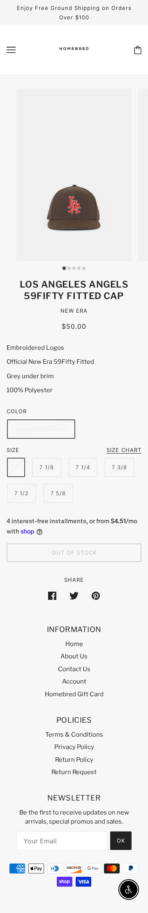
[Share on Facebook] (52, 595)
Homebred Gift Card (74, 694)
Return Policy (74, 759)
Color (17, 411)
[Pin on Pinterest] (95, 595)
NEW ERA (74, 310)
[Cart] (138, 50)
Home (74, 644)
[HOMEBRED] (74, 57)
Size (13, 450)
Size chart (123, 450)
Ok (121, 840)
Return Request (74, 772)
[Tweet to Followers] (74, 595)
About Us (74, 656)
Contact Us (74, 669)
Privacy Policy (74, 747)
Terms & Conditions (74, 734)
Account (74, 681)
